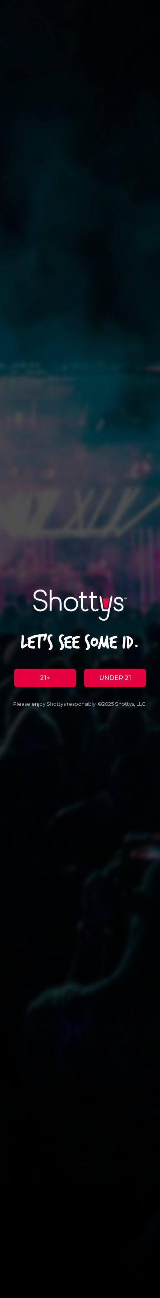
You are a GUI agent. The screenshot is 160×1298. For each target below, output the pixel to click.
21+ (45, 678)
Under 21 (115, 678)
